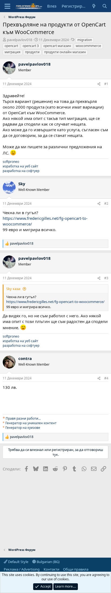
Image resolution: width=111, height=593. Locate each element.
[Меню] (7, 6)
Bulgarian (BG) (48, 561)
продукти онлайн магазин (65, 52)
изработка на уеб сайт (20, 166)
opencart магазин (57, 45)
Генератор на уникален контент (31, 423)
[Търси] (104, 6)
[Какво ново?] (94, 6)
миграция (12, 52)
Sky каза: (13, 288)
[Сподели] (98, 84)
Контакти (51, 569)
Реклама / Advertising (22, 569)
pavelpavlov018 (19, 39)
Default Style (17, 561)
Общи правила (75, 569)
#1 (106, 84)
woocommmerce (88, 45)
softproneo (11, 161)
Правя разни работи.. (23, 418)
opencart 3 (31, 45)
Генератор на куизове (22, 427)
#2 (106, 203)
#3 (106, 278)
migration (84, 40)
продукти (32, 52)
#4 (106, 378)
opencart (11, 45)
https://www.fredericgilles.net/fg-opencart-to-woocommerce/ (55, 301)
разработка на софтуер (21, 171)
